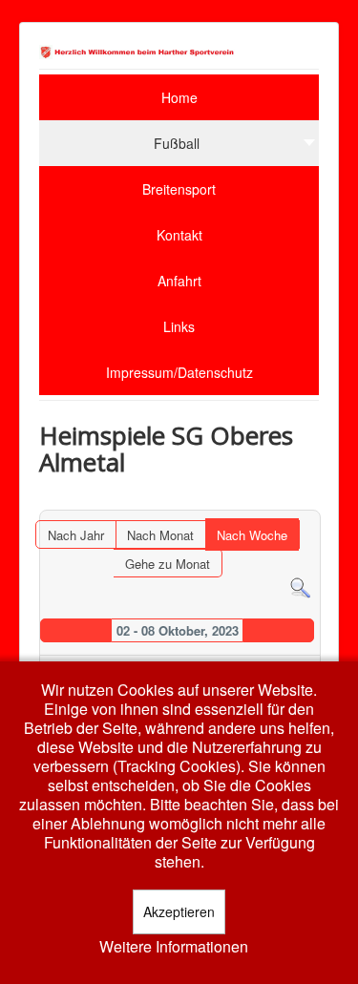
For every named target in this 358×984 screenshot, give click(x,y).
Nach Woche (252, 535)
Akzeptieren (179, 911)
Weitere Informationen (173, 946)
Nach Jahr (76, 535)
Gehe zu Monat (167, 564)
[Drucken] (306, 501)
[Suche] (300, 586)
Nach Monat (160, 535)
